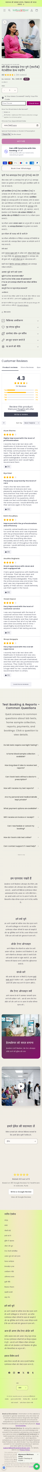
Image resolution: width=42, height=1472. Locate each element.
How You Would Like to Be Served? (15, 109)
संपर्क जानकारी (14, 1403)
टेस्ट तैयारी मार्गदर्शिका (10, 1251)
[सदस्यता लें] (34, 1141)
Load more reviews (21, 684)
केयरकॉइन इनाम (9, 1266)
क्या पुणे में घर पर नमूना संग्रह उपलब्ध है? (15, 288)
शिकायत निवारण (9, 1287)
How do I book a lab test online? (21, 837)
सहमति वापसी (8, 1292)
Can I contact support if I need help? (21, 846)
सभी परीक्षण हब (17, 259)
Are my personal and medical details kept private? (22, 798)
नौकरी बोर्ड (7, 1230)
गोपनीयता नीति (26, 1399)
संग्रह (6, 1220)
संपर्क (6, 1225)
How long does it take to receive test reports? (22, 766)
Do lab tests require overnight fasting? (21, 745)
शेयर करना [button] (7, 312)
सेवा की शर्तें (34, 1399)
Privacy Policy (25, 1450)
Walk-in (7, 112)
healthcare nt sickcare (21, 1396)
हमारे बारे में (7, 1236)
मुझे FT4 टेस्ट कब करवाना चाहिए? (13, 276)
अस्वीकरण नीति (26, 299)
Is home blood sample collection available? (22, 755)
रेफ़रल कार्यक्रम (9, 1261)
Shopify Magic (22, 305)
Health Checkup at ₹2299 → (26, 1457)
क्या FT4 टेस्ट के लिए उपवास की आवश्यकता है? (17, 279)
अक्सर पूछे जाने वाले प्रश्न (12, 1256)
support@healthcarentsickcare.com (16, 1448)
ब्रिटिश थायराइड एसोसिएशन (19, 264)
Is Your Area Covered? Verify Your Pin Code (21, 98)
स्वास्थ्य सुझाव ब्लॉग (11, 253)
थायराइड (30, 206)
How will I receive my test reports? (21, 788)
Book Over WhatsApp (21, 168)
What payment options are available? (21, 808)
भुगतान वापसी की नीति (16, 1399)
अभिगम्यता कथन (9, 1277)
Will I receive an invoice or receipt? (21, 817)
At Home (21, 116)
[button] (4, 10)
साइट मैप (7, 1297)
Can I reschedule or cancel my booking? (23, 827)
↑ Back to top (21, 854)
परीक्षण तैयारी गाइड (34, 253)
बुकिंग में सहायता (9, 1241)
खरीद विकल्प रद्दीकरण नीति (26, 1403)
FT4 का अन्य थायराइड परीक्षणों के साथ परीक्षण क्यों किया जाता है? (19, 283)
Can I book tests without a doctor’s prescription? (21, 778)
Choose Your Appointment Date (14, 121)
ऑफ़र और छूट (8, 1246)
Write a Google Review (21, 1192)
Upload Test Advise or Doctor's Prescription (18, 131)
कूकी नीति (7, 1282)
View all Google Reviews (21, 1197)
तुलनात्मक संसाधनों (21, 256)
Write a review (21, 414)
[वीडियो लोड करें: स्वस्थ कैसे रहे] (21, 1086)
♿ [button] (4, 1467)
